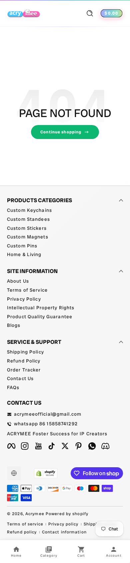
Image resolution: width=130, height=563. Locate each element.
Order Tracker (24, 370)
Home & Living (24, 254)
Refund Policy (24, 361)
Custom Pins (22, 246)
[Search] (89, 13)
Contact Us (20, 378)
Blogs (14, 325)
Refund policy (22, 532)
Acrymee (34, 513)
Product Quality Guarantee (39, 317)
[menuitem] (65, 210)
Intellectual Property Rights (40, 308)
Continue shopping (60, 132)
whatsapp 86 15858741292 (46, 424)
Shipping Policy (25, 352)
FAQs (13, 387)
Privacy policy (63, 524)
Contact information (64, 532)
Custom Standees (28, 219)
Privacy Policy (24, 299)
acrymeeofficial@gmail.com (47, 414)
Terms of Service (27, 290)
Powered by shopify (67, 513)
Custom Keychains (29, 210)
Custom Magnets (27, 237)
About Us (18, 281)
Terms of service (25, 524)
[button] (90, 13)
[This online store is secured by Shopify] (45, 473)
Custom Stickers (27, 228)
